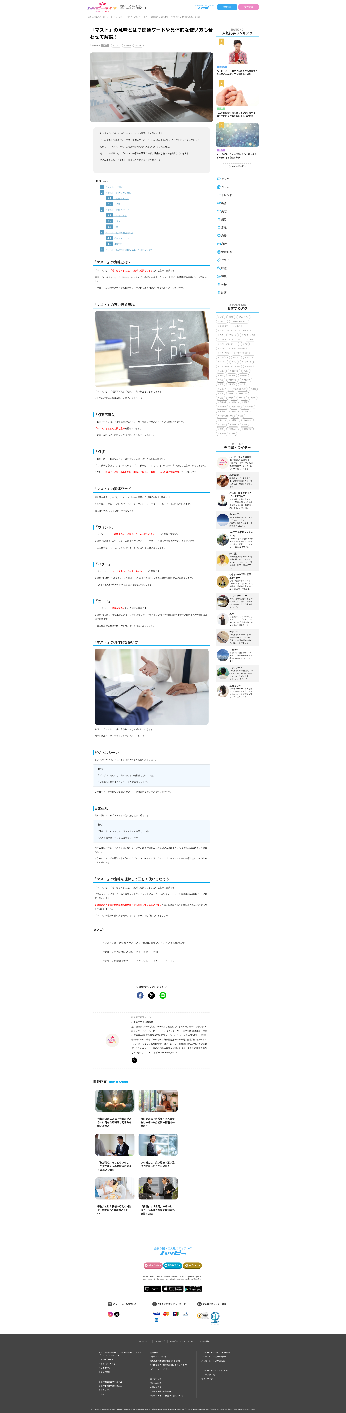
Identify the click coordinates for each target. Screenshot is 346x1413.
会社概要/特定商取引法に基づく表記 (165, 1361)
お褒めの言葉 (155, 1387)
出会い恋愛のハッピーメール (100, 17)
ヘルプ (101, 1394)
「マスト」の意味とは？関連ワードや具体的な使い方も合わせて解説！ (172, 17)
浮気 (253, 398)
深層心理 (226, 251)
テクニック (237, 339)
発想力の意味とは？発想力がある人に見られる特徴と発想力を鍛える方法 (114, 1123)
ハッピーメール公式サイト (164, 1052)
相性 (235, 411)
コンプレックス (249, 335)
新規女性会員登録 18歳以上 (110, 1382)
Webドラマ (244, 317)
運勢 (221, 429)
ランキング (248, 362)
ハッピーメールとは (107, 1360)
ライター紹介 (204, 1341)
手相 (231, 393)
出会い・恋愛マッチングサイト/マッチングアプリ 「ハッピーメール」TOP (120, 1354)
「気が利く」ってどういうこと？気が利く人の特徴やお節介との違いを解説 (114, 1166)
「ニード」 (116, 227)
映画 (231, 398)
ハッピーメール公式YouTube (213, 1361)
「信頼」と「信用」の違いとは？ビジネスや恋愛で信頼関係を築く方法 (158, 1210)
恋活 (224, 243)
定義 (136, 17)
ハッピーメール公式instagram (213, 1357)
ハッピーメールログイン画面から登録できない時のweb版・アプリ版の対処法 (237, 72)
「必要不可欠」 (118, 198)
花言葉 (222, 425)
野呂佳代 (223, 433)
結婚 (241, 416)
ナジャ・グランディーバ (228, 344)
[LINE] (162, 995)
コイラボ (233, 335)
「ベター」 (116, 221)
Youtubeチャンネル (240, 321)
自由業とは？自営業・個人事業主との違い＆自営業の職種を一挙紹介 (158, 1123)
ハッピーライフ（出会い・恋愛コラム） (167, 1396)
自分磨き (248, 420)
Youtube (223, 321)
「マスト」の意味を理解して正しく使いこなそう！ (128, 249)
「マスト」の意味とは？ (115, 187)
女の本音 (233, 380)
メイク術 (250, 357)
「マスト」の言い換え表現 (116, 192)
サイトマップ (207, 1379)
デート (250, 339)
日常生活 (114, 244)
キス (221, 335)
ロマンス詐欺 (224, 366)
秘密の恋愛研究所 (226, 416)
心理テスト (224, 389)
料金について (104, 1368)
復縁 (243, 384)
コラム (225, 187)
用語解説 (128, 45)
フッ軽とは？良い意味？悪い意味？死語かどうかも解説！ (158, 1165)
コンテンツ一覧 (208, 1375)
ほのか (237, 326)
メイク (237, 357)
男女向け (139, 45)
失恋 (224, 211)
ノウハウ (117, 45)
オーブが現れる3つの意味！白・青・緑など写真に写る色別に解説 (237, 156)
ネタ (246, 344)
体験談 (249, 366)
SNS (231, 317)
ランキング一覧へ (237, 166)
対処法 (232, 384)
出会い (222, 67)
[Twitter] (151, 995)
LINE (221, 317)
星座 (221, 398)
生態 (245, 402)
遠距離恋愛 (248, 429)
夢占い (244, 375)
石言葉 (246, 411)
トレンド (226, 195)
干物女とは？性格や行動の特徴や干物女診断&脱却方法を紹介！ (114, 1210)
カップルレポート (157, 1379)
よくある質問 (104, 1372)
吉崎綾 (232, 375)
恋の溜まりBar (240, 389)
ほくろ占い (224, 326)
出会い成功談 (155, 1383)
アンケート (228, 178)
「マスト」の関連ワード (115, 209)
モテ (235, 362)
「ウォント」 (117, 215)
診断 (221, 109)
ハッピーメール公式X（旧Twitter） (216, 1353)
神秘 (221, 150)
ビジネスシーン (118, 238)
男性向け (223, 411)
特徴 (224, 268)
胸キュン (223, 420)
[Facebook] (140, 995)
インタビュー (224, 330)
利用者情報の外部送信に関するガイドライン (169, 1365)
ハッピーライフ (123, 17)
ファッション (243, 353)
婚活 (224, 219)
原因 (221, 375)
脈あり (235, 420)
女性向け (247, 380)
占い (246, 371)
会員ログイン (104, 1390)
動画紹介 (235, 371)
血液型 (234, 425)
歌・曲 (242, 398)
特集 (224, 276)
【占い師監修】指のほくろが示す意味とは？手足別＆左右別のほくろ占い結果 (236, 114)
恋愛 (224, 235)
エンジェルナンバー (244, 330)
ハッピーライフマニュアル (181, 1341)
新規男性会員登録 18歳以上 (110, 1386)
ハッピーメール (239, 348)
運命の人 (233, 429)
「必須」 (114, 204)
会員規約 (154, 1353)
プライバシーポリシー (159, 1357)
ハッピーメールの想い (108, 1364)
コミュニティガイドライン (161, 1369)
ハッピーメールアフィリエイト (214, 1371)
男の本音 (236, 407)
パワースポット (225, 353)
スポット (223, 339)
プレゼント (224, 357)
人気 (238, 366)
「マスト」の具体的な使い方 (117, 232)
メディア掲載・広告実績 (160, 1392)
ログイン (192, 1265)
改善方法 (243, 393)
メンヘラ (223, 362)
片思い (225, 260)
